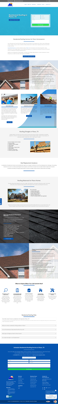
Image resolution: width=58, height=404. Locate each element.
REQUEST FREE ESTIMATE (14, 19)
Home (26, 4)
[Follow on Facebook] (46, 1)
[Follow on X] (48, 1)
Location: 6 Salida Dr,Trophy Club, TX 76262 (45, 383)
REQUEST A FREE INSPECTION (29, 56)
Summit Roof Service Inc (15, 401)
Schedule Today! (8, 238)
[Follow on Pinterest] (43, 389)
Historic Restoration (21, 383)
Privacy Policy (27, 401)
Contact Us (48, 4)
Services (34, 4)
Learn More (9, 122)
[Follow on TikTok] (43, 387)
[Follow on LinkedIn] (44, 389)
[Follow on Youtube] (44, 387)
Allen (19, 388)
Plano (19, 386)
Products (39, 4)
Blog (43, 4)
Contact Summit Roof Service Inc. (29, 357)
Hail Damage (20, 380)
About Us (29, 4)
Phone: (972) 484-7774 (45, 377)
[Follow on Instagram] (49, 1)
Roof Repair (20, 377)
